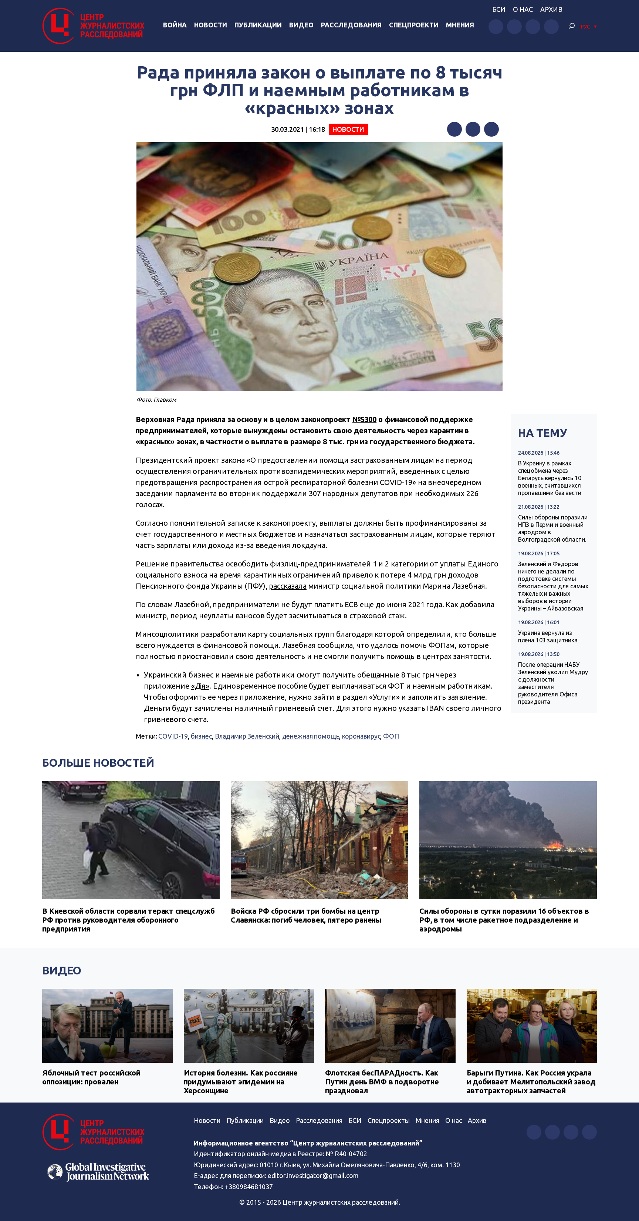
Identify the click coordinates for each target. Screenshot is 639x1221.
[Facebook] (454, 129)
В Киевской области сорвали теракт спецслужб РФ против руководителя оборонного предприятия (128, 920)
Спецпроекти (414, 25)
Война (175, 25)
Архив (551, 9)
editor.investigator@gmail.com (313, 1175)
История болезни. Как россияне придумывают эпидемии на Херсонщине (241, 1081)
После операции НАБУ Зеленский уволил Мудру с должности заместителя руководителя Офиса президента (553, 683)
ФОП (391, 736)
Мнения (460, 25)
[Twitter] (473, 129)
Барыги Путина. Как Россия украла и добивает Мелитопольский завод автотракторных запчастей (531, 1081)
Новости (210, 25)
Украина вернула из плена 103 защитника (548, 636)
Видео (301, 25)
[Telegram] (491, 129)
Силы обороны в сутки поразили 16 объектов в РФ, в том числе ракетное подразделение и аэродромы (504, 920)
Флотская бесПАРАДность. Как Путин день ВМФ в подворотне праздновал (382, 1081)
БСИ (499, 9)
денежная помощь (310, 736)
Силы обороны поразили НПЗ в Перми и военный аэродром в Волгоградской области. (553, 528)
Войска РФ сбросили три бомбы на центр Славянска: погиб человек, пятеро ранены (306, 915)
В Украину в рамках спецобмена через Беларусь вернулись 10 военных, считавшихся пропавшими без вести (549, 478)
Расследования (351, 25)
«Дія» (200, 686)
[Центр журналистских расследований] (95, 25)
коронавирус (361, 736)
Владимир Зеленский (247, 736)
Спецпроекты (389, 1120)
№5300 (364, 419)
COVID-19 (173, 736)
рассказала (288, 586)
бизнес (201, 736)
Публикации (258, 25)
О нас (523, 9)
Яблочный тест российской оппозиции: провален (91, 1077)
